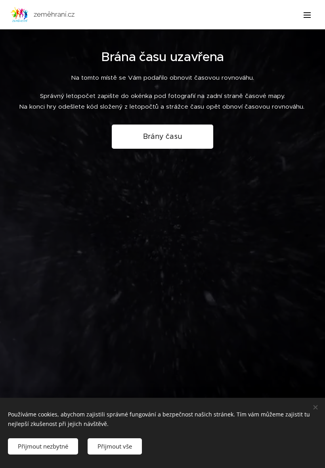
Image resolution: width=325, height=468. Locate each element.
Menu (307, 15)
